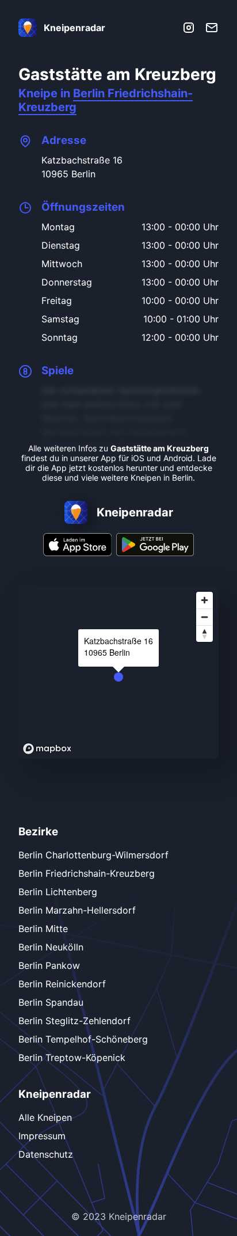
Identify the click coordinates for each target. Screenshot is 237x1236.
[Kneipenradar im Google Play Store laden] (155, 552)
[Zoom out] (204, 617)
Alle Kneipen (45, 1117)
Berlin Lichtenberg (57, 891)
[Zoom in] (204, 600)
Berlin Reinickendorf (62, 984)
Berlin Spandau (50, 1002)
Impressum (42, 1136)
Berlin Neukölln (50, 947)
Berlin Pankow (49, 965)
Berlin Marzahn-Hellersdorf (77, 910)
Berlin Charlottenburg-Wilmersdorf (93, 855)
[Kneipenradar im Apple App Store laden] (77, 552)
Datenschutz (45, 1154)
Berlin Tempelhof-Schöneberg (83, 1039)
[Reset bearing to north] (204, 633)
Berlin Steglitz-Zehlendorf (74, 1020)
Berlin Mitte (43, 928)
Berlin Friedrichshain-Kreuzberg (86, 873)
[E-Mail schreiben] (212, 28)
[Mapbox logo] (47, 748)
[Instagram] (189, 28)
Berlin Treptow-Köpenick (71, 1057)
